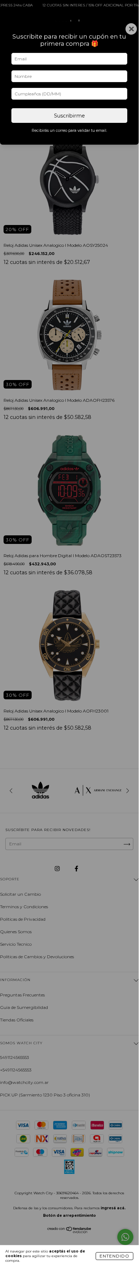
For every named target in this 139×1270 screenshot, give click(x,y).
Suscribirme (69, 115)
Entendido (114, 1256)
